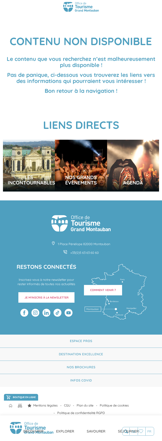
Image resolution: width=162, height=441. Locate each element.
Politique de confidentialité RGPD (81, 413)
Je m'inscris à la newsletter (46, 297)
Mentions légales (45, 405)
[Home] (10, 406)
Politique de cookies (114, 405)
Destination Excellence (81, 354)
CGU (67, 405)
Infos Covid (81, 380)
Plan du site (85, 405)
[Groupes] (20, 406)
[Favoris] (141, 431)
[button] (125, 431)
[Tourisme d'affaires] (29, 406)
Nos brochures (81, 367)
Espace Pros (81, 341)
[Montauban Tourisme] (81, 7)
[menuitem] (33, 428)
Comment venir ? (103, 290)
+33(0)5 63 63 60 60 (84, 253)
